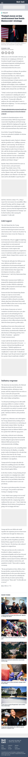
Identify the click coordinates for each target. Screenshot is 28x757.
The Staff (9, 748)
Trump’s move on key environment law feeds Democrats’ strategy (12, 18)
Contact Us (10, 745)
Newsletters (3, 748)
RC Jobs (16, 747)
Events (2, 747)
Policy (5, 13)
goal (17, 239)
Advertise (16, 745)
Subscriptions (17, 748)
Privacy (9, 747)
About (2, 745)
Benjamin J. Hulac (6, 48)
